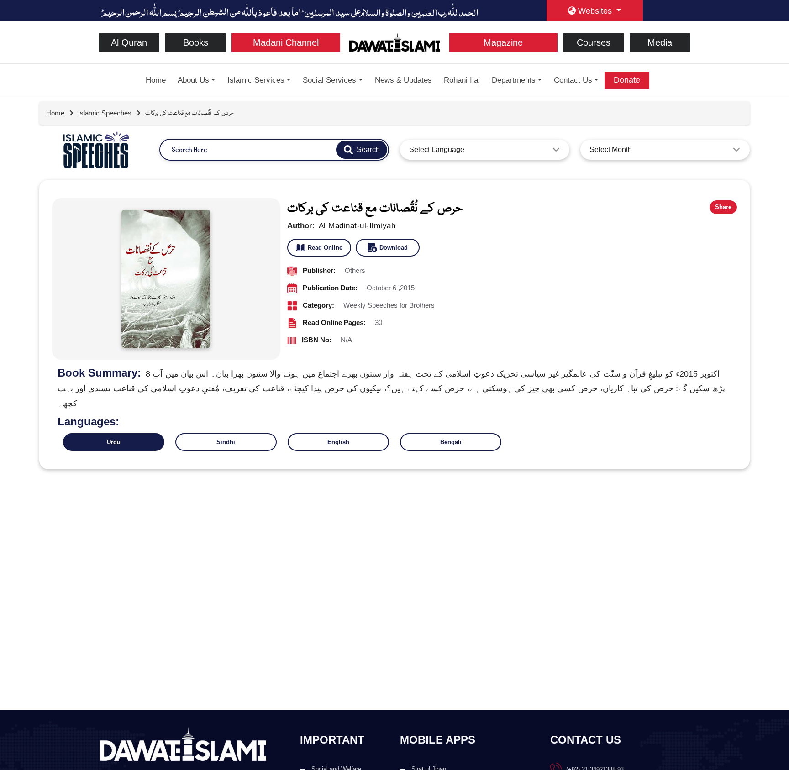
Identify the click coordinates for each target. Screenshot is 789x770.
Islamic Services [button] (255, 80)
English (338, 442)
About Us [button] (193, 80)
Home (156, 80)
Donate (627, 79)
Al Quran (129, 42)
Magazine (503, 42)
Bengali (451, 442)
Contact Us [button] (573, 80)
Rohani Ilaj (462, 80)
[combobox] (484, 150)
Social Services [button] (329, 80)
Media (659, 42)
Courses (593, 42)
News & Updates (403, 80)
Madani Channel (286, 42)
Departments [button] (514, 80)
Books (195, 42)
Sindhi (225, 442)
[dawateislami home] (394, 42)
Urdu (114, 442)
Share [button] (723, 207)
